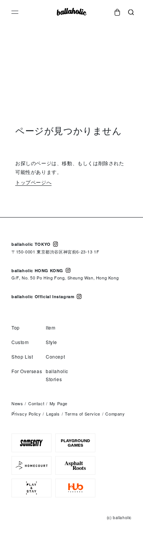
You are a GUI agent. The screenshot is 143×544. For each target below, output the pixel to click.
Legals (53, 414)
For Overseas (26, 371)
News (17, 403)
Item (50, 327)
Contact (36, 403)
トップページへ (33, 182)
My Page (58, 403)
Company (115, 414)
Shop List (22, 356)
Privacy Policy (26, 414)
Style (51, 342)
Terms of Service (82, 414)
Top (15, 327)
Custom (20, 342)
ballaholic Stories (57, 375)
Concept (55, 356)
